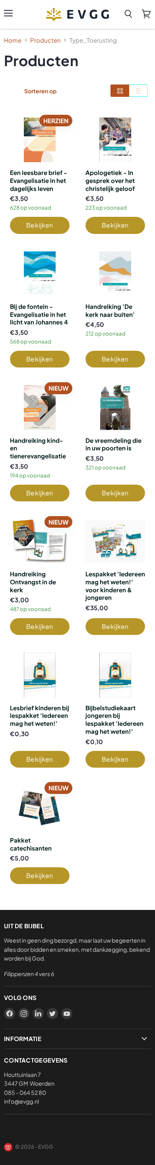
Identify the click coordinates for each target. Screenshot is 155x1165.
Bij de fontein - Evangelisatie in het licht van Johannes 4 (39, 314)
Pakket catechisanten (31, 844)
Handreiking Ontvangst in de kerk (33, 581)
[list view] (138, 90)
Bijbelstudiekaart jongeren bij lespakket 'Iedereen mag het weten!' (114, 719)
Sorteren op (40, 91)
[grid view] (119, 90)
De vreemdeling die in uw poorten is (113, 444)
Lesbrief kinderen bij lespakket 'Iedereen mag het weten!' (39, 715)
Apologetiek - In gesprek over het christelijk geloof (110, 180)
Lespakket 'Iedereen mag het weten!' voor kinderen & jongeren (115, 585)
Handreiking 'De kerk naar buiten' (110, 310)
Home (12, 40)
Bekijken (39, 225)
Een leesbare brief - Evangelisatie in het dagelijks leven (38, 180)
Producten (45, 40)
